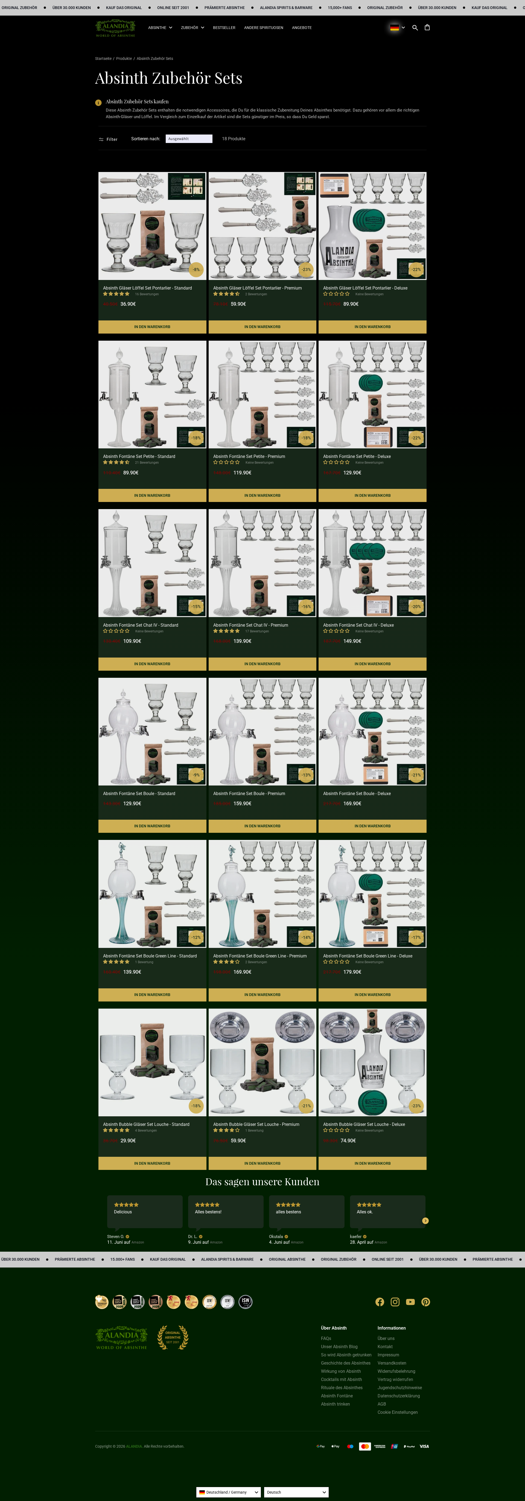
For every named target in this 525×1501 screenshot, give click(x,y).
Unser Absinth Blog (339, 1346)
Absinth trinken (335, 1404)
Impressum (388, 1354)
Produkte (124, 58)
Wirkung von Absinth (341, 1371)
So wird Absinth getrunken (346, 1354)
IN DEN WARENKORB (152, 327)
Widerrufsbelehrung (396, 1371)
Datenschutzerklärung (399, 1395)
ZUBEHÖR (189, 27)
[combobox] (228, 1492)
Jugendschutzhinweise (400, 1387)
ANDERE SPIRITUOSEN (263, 27)
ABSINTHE (157, 27)
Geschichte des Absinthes (346, 1363)
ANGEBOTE (302, 27)
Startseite (103, 58)
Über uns (386, 1338)
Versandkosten (392, 1363)
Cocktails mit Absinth (341, 1379)
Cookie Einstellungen (398, 1412)
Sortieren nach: (145, 138)
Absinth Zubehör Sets (155, 58)
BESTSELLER (224, 27)
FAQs (326, 1338)
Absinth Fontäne (337, 1395)
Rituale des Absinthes (342, 1387)
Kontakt (385, 1346)
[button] (415, 28)
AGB (382, 1404)
